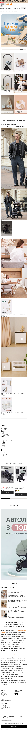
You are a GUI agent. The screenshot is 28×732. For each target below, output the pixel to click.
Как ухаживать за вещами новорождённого (16, 591)
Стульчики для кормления (10, 10)
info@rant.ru (21, 690)
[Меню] (23, 8)
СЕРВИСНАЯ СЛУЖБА (5, 707)
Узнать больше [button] (23, 1)
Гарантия (3, 708)
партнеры (3, 695)
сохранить (14, 726)
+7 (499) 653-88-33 (3, 8)
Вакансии (3, 696)
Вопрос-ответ (4, 709)
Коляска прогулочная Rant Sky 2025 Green (20, 484)
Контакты (3, 698)
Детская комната (17, 9)
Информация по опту (6, 694)
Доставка (3, 706)
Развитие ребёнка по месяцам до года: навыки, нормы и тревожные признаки (17, 602)
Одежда (2, 10)
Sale (1, 9)
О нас (2, 692)
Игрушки (8, 11)
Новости (3, 705)
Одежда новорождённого (14, 595)
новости (14, 505)
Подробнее (4, 238)
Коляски (4, 9)
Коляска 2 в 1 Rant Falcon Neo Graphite (6, 484)
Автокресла (10, 9)
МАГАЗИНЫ (3, 693)
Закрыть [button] (2, 2)
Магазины (9, 8)
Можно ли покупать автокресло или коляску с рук (16, 611)
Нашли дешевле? (5, 488)
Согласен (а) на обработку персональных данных (13, 723)
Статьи (14, 583)
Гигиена (12, 11)
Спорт (15, 11)
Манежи (23, 9)
